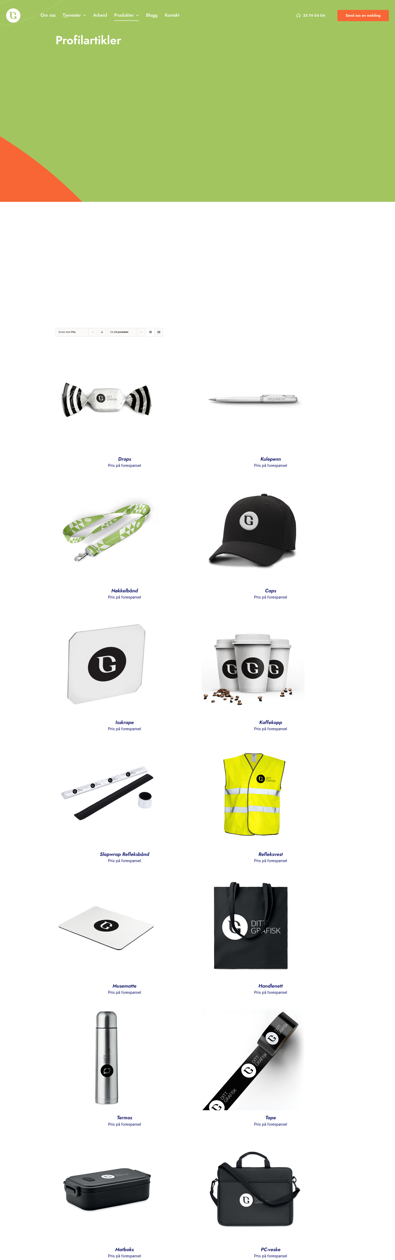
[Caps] (253, 483)
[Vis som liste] (159, 332)
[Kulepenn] (253, 352)
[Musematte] (107, 879)
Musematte (124, 985)
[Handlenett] (253, 879)
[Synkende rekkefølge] (102, 332)
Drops (124, 459)
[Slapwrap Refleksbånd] (107, 747)
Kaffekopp (270, 722)
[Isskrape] (107, 615)
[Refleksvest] (253, 747)
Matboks (124, 1249)
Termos (124, 1117)
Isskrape (124, 722)
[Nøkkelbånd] (107, 483)
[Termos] (107, 1010)
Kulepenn (270, 459)
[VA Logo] (13, 10)
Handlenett (270, 985)
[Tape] (253, 1010)
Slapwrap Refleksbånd (124, 854)
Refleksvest (270, 854)
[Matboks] (107, 1142)
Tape (270, 1117)
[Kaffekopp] (253, 615)
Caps (270, 590)
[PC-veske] (253, 1142)
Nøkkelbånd (124, 590)
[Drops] (107, 352)
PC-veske (270, 1249)
